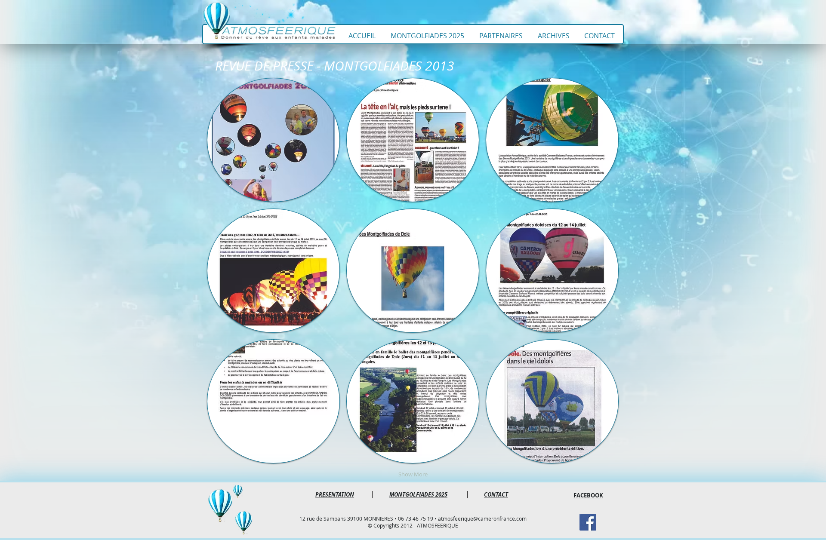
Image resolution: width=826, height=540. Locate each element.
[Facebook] (587, 522)
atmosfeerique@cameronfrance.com (482, 518)
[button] (273, 140)
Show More (413, 474)
